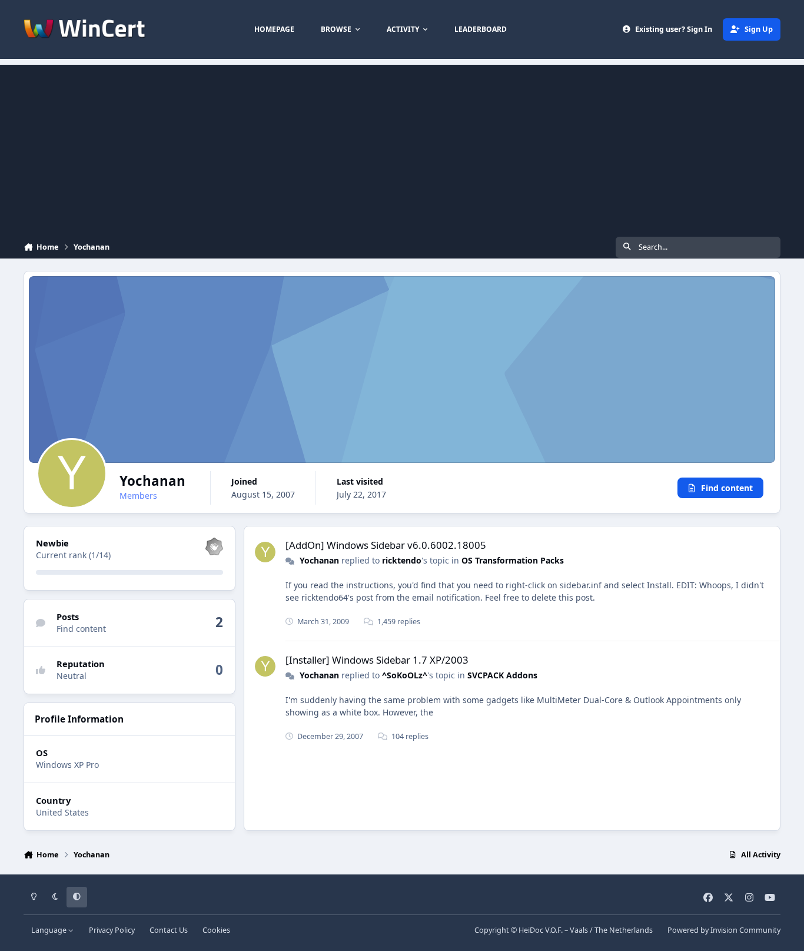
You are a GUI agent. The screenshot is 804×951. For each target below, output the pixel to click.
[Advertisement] (402, 147)
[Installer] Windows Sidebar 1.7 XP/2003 (377, 660)
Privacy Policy (112, 930)
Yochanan (319, 560)
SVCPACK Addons (502, 675)
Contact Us (168, 930)
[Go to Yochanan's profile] (265, 552)
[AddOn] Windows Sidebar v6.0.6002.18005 (385, 545)
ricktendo (401, 560)
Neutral (72, 676)
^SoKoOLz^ (404, 675)
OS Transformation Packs (512, 560)
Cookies (216, 930)
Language (49, 930)
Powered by (723, 930)
